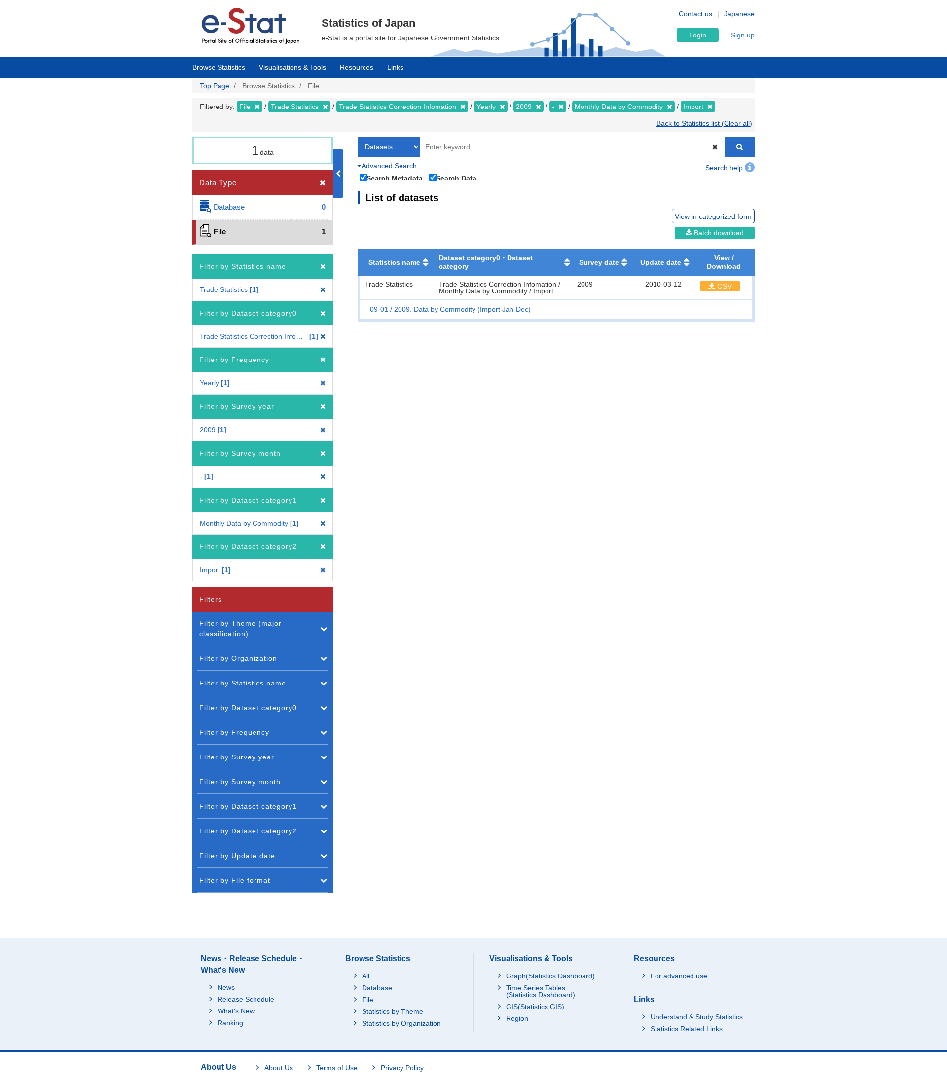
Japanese (739, 13)
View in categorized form (713, 216)
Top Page (214, 86)
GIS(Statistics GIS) (535, 1006)
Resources (356, 67)
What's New (236, 1011)
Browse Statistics (218, 67)
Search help (725, 168)
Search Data (456, 177)
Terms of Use (337, 1067)
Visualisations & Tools (292, 67)
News (226, 987)
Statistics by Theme (392, 1011)
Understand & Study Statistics (697, 1016)
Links (395, 67)
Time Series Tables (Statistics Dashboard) (540, 991)
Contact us (695, 13)
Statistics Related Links (687, 1028)
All (365, 976)
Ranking (230, 1022)
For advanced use (679, 976)
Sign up (743, 35)
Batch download (718, 233)
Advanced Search (388, 165)
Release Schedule (246, 999)
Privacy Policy (402, 1067)
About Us (278, 1067)
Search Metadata (394, 177)
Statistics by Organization (401, 1023)
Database (377, 987)
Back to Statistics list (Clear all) (704, 123)
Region (517, 1018)
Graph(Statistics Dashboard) (550, 976)
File (367, 999)
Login (697, 35)
